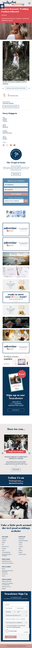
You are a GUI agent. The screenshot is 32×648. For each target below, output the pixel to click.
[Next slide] (29, 453)
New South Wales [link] (7, 133)
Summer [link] (5, 139)
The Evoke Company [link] (8, 103)
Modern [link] (5, 120)
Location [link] (21, 546)
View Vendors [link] (16, 194)
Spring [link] (4, 137)
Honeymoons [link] (5, 546)
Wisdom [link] (4, 540)
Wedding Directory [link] (7, 561)
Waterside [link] (5, 127)
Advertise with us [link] (6, 586)
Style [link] (20, 548)
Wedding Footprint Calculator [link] (6, 555)
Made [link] (3, 542)
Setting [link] (20, 550)
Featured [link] (25, 18)
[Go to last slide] (2, 453)
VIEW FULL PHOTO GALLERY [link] (10, 106)
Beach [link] (4, 125)
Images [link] (20, 542)
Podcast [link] (4, 548)
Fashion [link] (19, 18)
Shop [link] (3, 550)
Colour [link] (20, 544)
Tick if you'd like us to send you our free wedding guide (16, 626)
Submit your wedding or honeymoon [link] (7, 584)
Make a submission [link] (6, 581)
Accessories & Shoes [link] (8, 18)
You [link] (3, 544)
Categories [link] (21, 538)
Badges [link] (4, 588)
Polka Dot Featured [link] (16, 452)
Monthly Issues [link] (22, 554)
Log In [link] (3, 575)
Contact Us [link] (4, 574)
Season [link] (20, 552)
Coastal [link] (5, 118)
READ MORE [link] (16, 174)
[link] (2, 6)
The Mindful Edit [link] (6, 552)
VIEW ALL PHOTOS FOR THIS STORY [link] (16, 88)
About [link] (3, 568)
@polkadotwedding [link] (16, 483)
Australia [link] (5, 131)
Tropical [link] (5, 121)
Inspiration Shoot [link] (7, 20)
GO (26, 201)
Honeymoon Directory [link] (7, 563)
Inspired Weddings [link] (23, 540)
